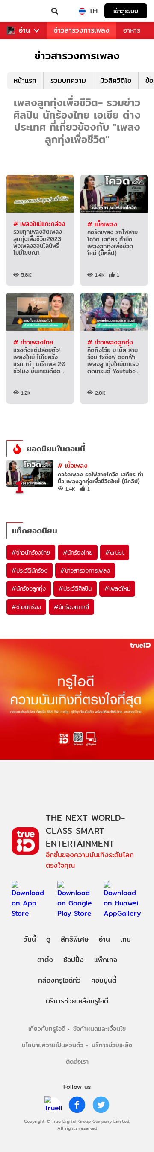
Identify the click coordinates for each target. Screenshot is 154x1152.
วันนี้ (30, 939)
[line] (53, 1104)
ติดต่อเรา (77, 1061)
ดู (48, 939)
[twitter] (101, 1104)
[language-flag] (82, 11)
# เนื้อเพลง (102, 224)
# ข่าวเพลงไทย (33, 342)
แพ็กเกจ (105, 959)
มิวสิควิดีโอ (115, 80)
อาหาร (131, 30)
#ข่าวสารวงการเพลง (85, 570)
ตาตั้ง (45, 959)
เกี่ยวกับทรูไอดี (46, 1028)
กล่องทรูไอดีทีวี (59, 980)
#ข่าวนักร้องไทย (31, 552)
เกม (125, 939)
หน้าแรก (25, 80)
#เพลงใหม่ (117, 588)
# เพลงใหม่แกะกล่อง (39, 224)
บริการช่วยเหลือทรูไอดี (77, 1001)
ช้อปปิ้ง (73, 959)
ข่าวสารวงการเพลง (82, 30)
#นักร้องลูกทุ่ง (29, 588)
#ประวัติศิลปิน (75, 588)
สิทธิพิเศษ (75, 939)
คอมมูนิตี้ (103, 980)
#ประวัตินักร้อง (29, 570)
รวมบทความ (68, 80)
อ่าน (24, 30)
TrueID (24, 11)
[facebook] (77, 1104)
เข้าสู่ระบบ (125, 11)
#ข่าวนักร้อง (26, 607)
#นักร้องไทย (77, 552)
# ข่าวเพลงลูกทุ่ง (110, 342)
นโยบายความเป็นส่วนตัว (52, 1045)
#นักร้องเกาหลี (71, 607)
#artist (114, 552)
